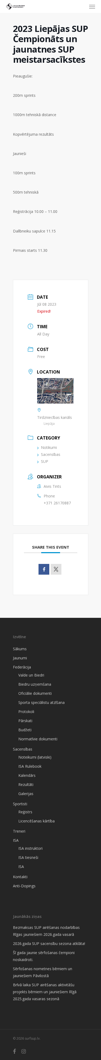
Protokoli (26, 711)
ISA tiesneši (28, 857)
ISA (16, 840)
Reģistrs (25, 811)
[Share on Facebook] (44, 569)
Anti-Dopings (24, 885)
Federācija (22, 667)
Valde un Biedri (31, 675)
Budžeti (25, 729)
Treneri (19, 831)
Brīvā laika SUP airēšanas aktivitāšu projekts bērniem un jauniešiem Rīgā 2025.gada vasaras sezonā (44, 991)
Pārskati (25, 720)
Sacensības (50, 454)
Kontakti (20, 876)
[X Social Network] (56, 569)
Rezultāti (25, 784)
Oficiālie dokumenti (35, 693)
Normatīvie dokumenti (37, 738)
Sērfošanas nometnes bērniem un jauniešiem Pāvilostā (42, 972)
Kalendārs (27, 775)
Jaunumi (20, 657)
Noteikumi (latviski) (34, 757)
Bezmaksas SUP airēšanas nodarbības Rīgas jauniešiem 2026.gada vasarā (46, 931)
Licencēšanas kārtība (36, 820)
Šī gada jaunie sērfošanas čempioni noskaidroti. (44, 956)
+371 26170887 (57, 502)
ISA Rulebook (29, 766)
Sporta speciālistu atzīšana (41, 702)
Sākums (20, 648)
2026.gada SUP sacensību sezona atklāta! (49, 943)
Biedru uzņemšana (34, 684)
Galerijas (25, 793)
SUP (44, 461)
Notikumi (49, 447)
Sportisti (20, 803)
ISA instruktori (30, 848)
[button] (92, 6)
